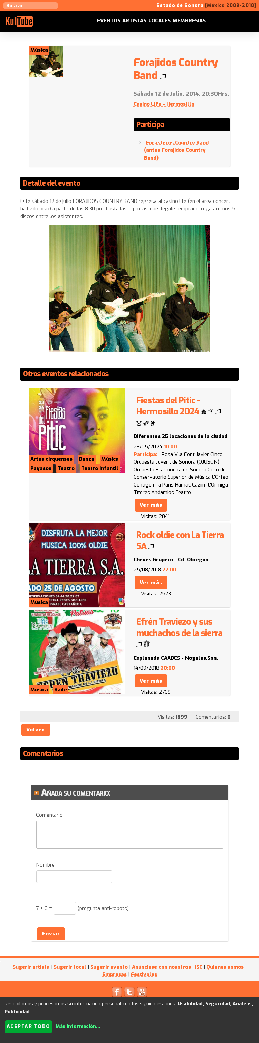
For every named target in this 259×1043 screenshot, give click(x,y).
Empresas (114, 974)
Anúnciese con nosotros (161, 967)
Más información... (78, 1026)
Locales (159, 20)
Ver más (151, 505)
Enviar (51, 933)
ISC (198, 967)
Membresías (189, 20)
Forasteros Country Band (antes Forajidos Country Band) (176, 150)
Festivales (144, 974)
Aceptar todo (28, 1026)
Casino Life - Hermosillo (164, 104)
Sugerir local (70, 967)
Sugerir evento (109, 967)
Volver (35, 729)
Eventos (108, 20)
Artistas (134, 20)
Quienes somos (225, 967)
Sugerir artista (31, 967)
